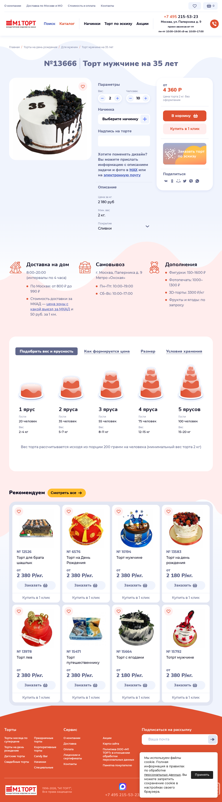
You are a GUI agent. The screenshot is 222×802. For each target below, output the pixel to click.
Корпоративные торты (45, 748)
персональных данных (162, 775)
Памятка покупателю (117, 765)
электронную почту (122, 175)
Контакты (107, 5)
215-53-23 (181, 16)
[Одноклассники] (172, 181)
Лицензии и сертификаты (73, 756)
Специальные (43, 767)
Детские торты (14, 756)
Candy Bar (41, 756)
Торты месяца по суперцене (16, 739)
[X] (185, 181)
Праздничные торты (43, 739)
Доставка (70, 743)
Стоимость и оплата (81, 5)
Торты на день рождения (40, 47)
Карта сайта (111, 743)
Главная (14, 47)
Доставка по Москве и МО (44, 5)
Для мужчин (69, 47)
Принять (202, 775)
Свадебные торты (16, 761)
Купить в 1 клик (184, 129)
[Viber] (191, 181)
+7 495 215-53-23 (122, 794)
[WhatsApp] (197, 181)
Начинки (40, 761)
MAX (133, 170)
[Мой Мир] (178, 181)
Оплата (68, 749)
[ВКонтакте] (166, 181)
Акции (107, 738)
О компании (12, 5)
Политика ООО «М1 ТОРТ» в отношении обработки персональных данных (118, 754)
